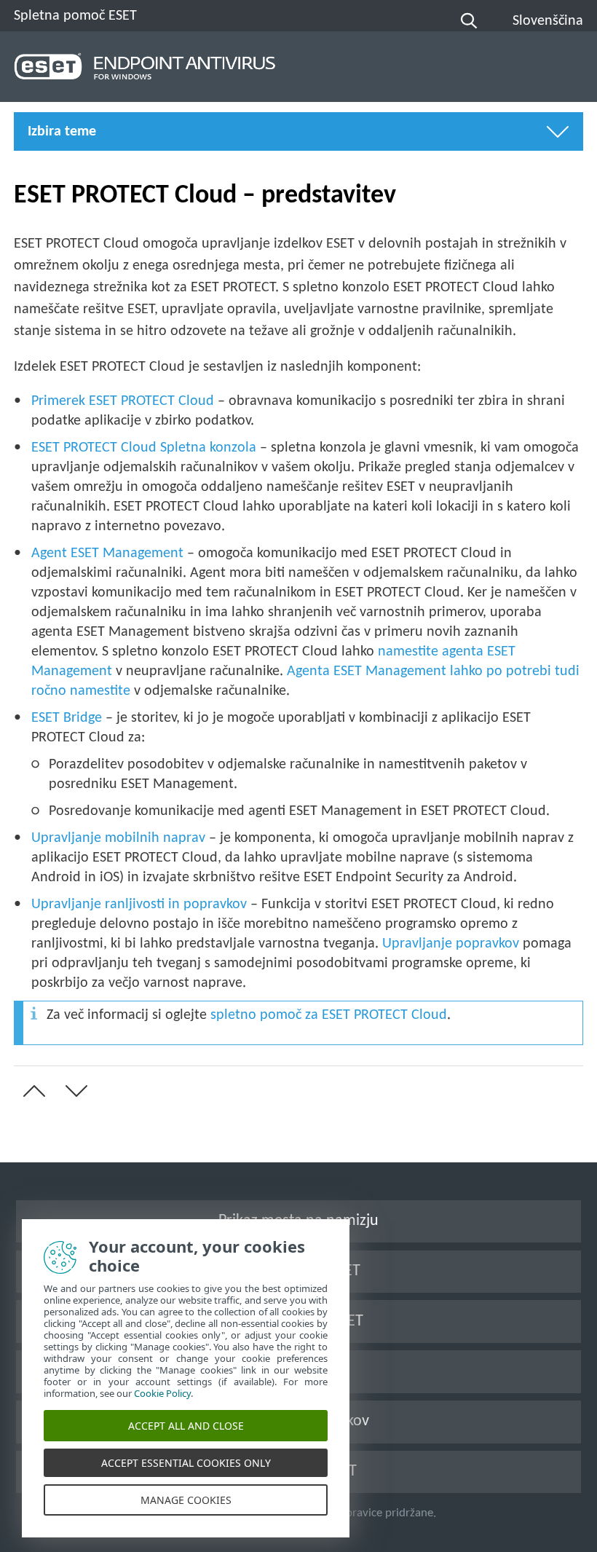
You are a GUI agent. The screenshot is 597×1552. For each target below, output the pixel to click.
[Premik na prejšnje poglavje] (31, 1091)
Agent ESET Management (107, 553)
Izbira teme (62, 132)
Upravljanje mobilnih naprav (118, 838)
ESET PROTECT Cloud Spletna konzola (143, 448)
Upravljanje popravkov (450, 944)
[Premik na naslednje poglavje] (73, 1091)
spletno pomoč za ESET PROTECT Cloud (328, 1015)
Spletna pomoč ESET (75, 16)
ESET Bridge (66, 718)
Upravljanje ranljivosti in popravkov (139, 904)
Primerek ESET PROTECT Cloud (122, 401)
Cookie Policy (162, 1393)
